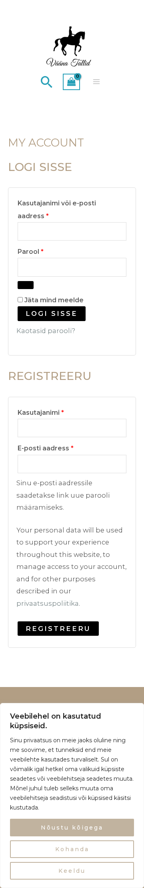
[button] (47, 82)
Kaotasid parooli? (45, 331)
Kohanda (72, 849)
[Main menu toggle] (96, 81)
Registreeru (58, 629)
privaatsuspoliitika (47, 603)
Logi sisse (52, 313)
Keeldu (72, 870)
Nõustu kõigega (72, 827)
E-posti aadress (58, 447)
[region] (72, 795)
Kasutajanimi (53, 411)
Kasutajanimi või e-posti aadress (57, 208)
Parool (43, 250)
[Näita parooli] (26, 285)
